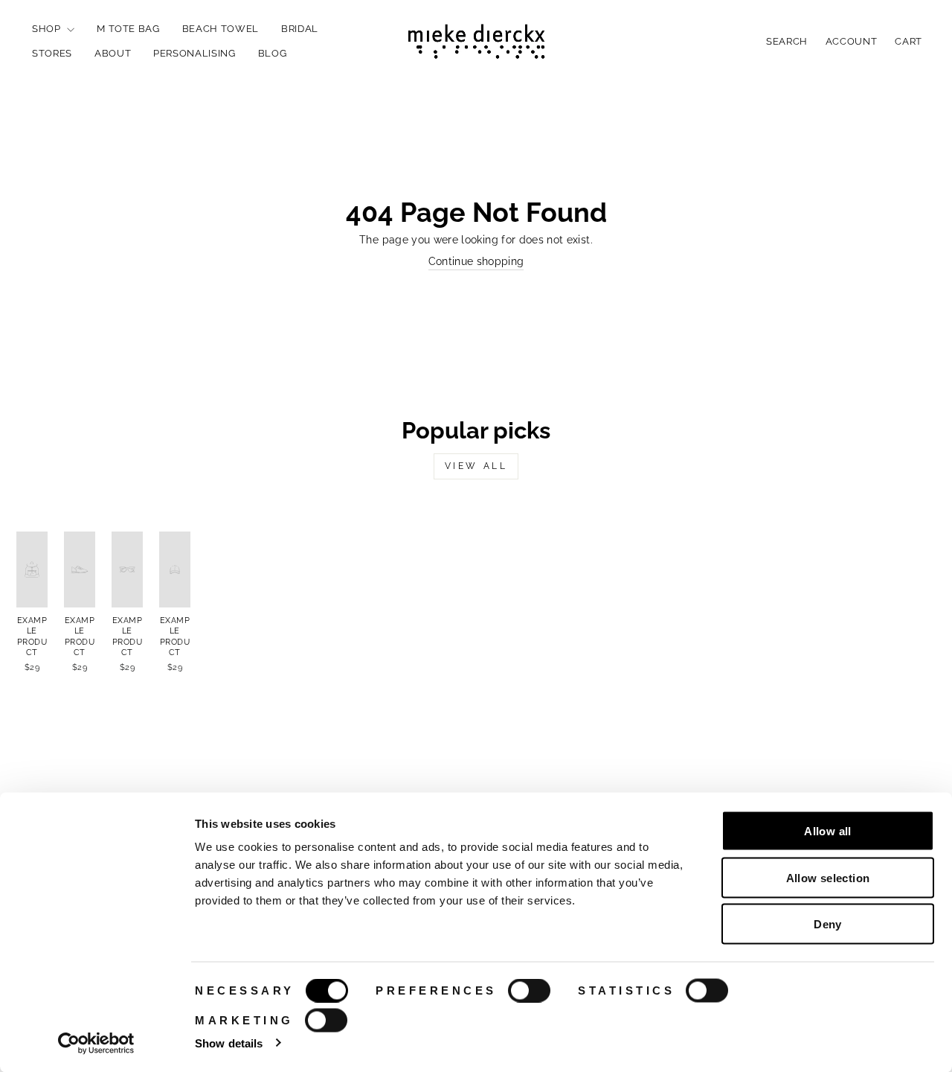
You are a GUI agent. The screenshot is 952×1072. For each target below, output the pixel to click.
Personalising (194, 53)
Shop (47, 28)
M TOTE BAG (128, 28)
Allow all (827, 831)
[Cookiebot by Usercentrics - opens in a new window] (96, 1043)
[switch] (529, 991)
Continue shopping (476, 261)
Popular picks (476, 430)
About (112, 53)
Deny (828, 924)
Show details (229, 1042)
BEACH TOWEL (220, 28)
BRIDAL (299, 28)
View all (476, 466)
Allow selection (828, 877)
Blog (272, 53)
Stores (52, 53)
